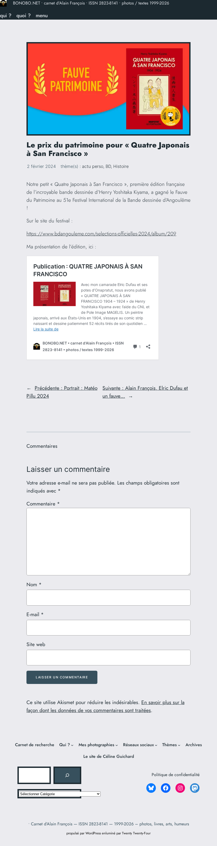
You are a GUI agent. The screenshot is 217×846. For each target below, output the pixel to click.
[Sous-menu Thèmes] (179, 745)
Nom (34, 584)
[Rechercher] (67, 775)
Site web (35, 644)
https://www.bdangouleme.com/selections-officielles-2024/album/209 (101, 233)
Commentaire (43, 503)
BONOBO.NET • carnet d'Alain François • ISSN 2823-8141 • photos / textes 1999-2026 (91, 3)
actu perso (92, 166)
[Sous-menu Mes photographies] (116, 745)
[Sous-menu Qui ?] (72, 745)
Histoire (121, 166)
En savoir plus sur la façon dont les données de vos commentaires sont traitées (105, 706)
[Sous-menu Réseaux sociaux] (156, 745)
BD (108, 166)
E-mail (35, 614)
